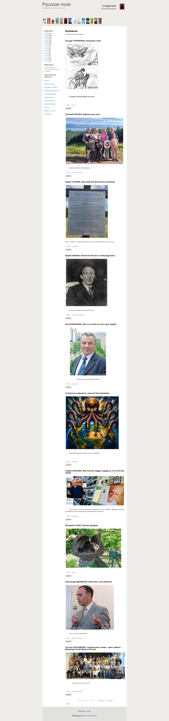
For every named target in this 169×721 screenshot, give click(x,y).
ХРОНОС (46, 81)
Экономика (74, 461)
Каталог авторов (50, 67)
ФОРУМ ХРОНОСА (49, 84)
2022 (46, 41)
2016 (46, 52)
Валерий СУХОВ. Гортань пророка (81, 525)
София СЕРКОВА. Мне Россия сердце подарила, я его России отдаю (94, 471)
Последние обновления (52, 69)
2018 (46, 48)
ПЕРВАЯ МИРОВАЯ (49, 104)
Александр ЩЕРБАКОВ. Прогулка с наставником (88, 581)
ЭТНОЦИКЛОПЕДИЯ (50, 94)
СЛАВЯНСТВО (48, 97)
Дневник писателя (76, 638)
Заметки (47, 71)
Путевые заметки (76, 172)
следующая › (101, 700)
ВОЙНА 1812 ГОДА (49, 111)
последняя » (110, 700)
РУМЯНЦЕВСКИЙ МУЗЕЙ (51, 91)
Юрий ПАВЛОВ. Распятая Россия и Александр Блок (90, 255)
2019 (46, 46)
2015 (46, 54)
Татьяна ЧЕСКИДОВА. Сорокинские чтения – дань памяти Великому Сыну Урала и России (93, 648)
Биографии (74, 516)
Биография (74, 246)
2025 (46, 35)
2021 (46, 42)
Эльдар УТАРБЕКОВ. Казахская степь (83, 40)
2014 (46, 55)
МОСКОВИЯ (47, 114)
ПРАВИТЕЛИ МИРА (49, 101)
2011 (46, 61)
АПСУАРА (47, 107)
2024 (46, 37)
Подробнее (69, 108)
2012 (46, 59)
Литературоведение (77, 315)
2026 (46, 33)
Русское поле (56, 4)
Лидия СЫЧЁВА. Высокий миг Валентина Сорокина (90, 181)
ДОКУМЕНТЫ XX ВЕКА (50, 87)
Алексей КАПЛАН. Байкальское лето (82, 114)
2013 (46, 57)
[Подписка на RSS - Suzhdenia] (67, 704)
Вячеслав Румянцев (90, 716)
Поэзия (73, 105)
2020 (46, 44)
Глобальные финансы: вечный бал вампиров (87, 393)
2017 (46, 50)
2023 (46, 39)
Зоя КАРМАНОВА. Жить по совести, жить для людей (90, 324)
